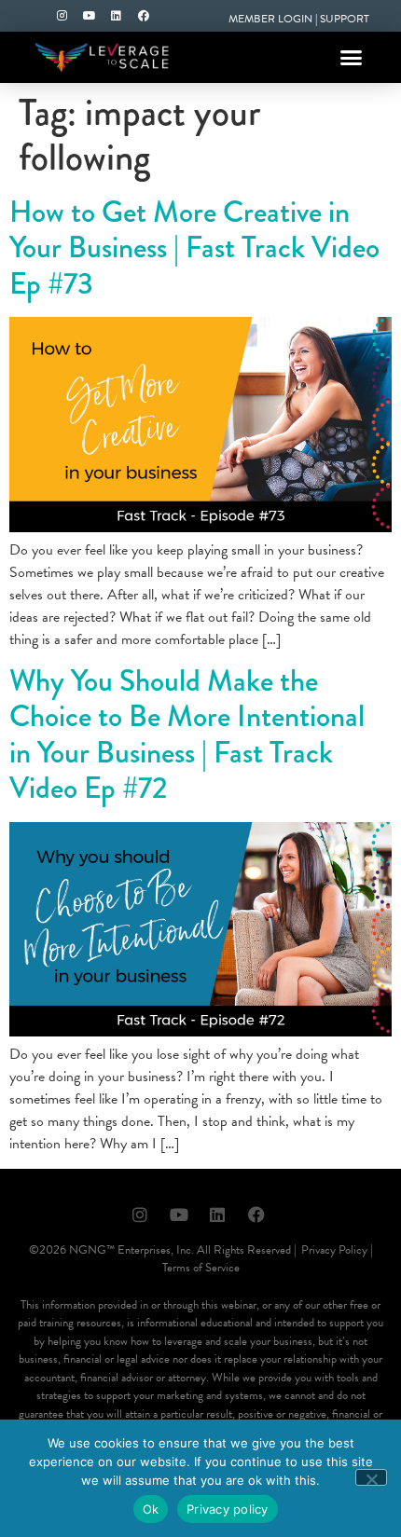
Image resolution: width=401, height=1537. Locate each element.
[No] (371, 1477)
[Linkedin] (116, 16)
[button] (351, 57)
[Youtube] (89, 16)
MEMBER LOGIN (270, 18)
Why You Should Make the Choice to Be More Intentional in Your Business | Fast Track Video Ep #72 (187, 734)
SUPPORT (344, 18)
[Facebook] (143, 16)
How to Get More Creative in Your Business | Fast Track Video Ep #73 (194, 248)
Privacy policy (228, 1509)
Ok (151, 1509)
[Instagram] (62, 16)
